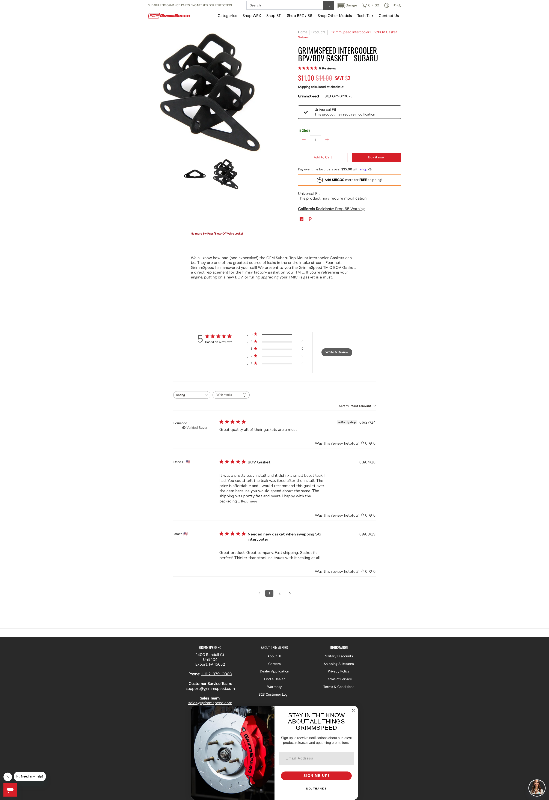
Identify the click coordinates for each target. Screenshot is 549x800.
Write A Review (336, 352)
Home (302, 32)
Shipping (304, 87)
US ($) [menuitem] (397, 5)
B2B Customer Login (274, 694)
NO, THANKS (316, 788)
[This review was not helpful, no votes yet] (370, 443)
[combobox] (191, 395)
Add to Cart (323, 157)
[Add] (327, 140)
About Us (274, 656)
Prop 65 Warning (331, 208)
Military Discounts (339, 656)
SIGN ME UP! (316, 775)
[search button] (328, 5)
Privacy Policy (339, 671)
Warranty (274, 686)
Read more (249, 501)
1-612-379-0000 (216, 674)
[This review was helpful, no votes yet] (362, 443)
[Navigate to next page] (290, 593)
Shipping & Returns (339, 664)
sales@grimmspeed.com (210, 702)
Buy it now (376, 157)
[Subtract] (304, 140)
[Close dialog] (353, 710)
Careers (274, 664)
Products (318, 32)
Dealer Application (274, 671)
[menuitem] (370, 5)
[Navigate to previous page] (259, 593)
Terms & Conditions (338, 686)
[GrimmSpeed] (175, 16)
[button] (347, 5)
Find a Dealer (274, 679)
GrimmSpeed (308, 96)
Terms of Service (339, 679)
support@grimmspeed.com (210, 688)
